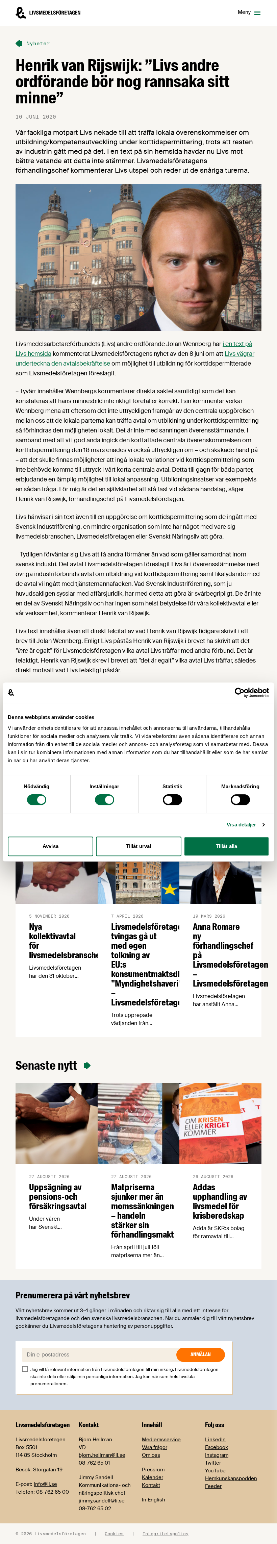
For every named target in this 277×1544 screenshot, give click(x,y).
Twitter (213, 1463)
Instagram (216, 1455)
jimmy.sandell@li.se (102, 1500)
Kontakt (151, 1485)
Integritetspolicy (165, 1533)
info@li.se (45, 1484)
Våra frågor (154, 1447)
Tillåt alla (226, 846)
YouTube (215, 1470)
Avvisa (50, 846)
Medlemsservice (161, 1439)
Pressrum (153, 1469)
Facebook (216, 1447)
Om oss (151, 1455)
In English (153, 1499)
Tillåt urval (138, 846)
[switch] (104, 799)
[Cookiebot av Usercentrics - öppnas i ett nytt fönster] (239, 693)
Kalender (152, 1477)
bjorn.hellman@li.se (102, 1455)
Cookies (114, 1533)
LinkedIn (215, 1439)
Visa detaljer (241, 824)
